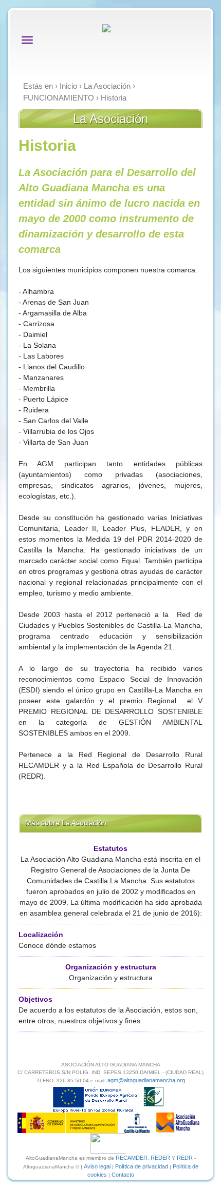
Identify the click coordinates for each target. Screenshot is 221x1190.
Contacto (123, 1175)
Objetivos (35, 999)
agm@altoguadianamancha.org (146, 1080)
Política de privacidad (141, 1166)
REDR (185, 1158)
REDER (160, 1158)
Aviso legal (97, 1166)
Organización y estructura (110, 967)
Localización (41, 934)
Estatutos (110, 848)
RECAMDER (132, 1158)
